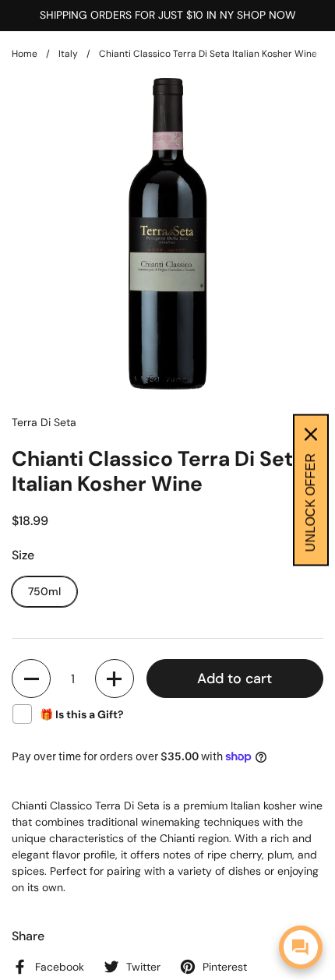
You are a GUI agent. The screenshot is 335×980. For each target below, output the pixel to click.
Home (24, 54)
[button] (31, 678)
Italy (68, 54)
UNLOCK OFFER (310, 502)
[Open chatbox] (301, 947)
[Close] (311, 434)
